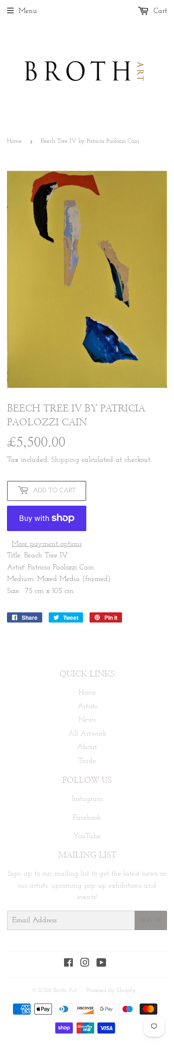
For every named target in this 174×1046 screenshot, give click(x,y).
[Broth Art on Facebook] (68, 964)
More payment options (47, 544)
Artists (87, 706)
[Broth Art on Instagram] (85, 964)
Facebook (87, 818)
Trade (87, 761)
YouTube (87, 836)
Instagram (87, 799)
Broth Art (65, 990)
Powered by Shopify (111, 990)
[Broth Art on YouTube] (101, 964)
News (87, 720)
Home (14, 141)
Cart (159, 11)
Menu (28, 11)
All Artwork (87, 734)
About (87, 747)
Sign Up (151, 920)
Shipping (65, 460)
